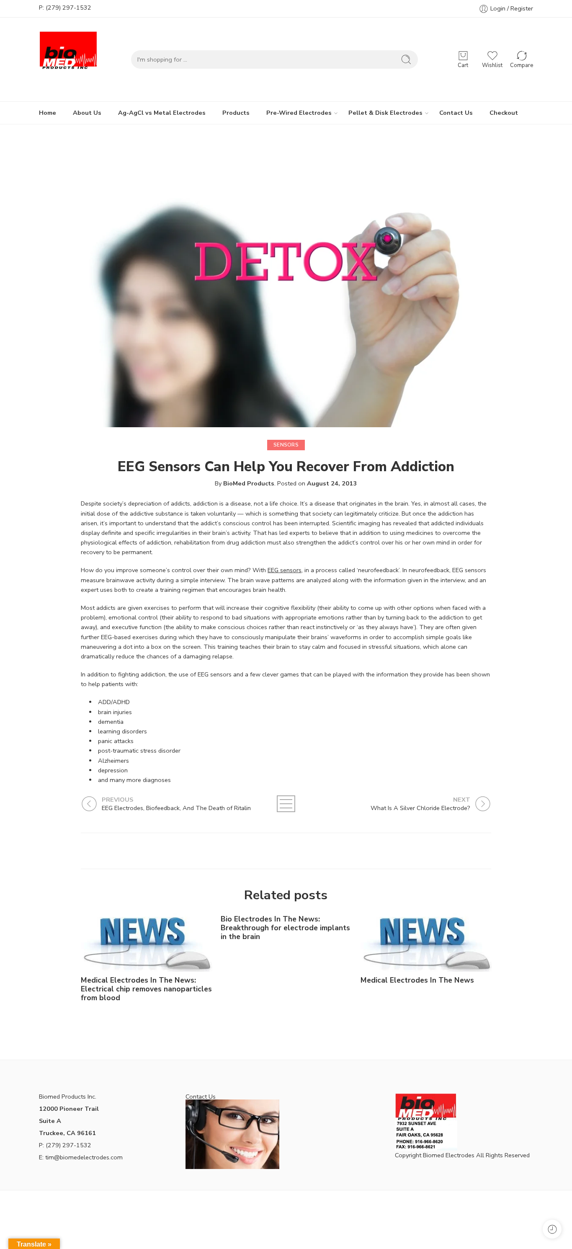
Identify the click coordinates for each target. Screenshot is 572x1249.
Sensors (286, 444)
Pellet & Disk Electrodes (385, 112)
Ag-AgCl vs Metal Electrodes (162, 112)
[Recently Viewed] (552, 1229)
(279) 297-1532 (68, 7)
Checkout (504, 112)
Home (47, 112)
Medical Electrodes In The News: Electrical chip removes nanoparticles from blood (146, 989)
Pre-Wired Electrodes (299, 112)
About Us (87, 112)
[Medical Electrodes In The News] (426, 941)
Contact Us (456, 112)
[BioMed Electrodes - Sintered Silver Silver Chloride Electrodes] (68, 59)
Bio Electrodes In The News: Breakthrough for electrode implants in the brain (285, 928)
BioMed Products (248, 483)
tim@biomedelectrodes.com (84, 1157)
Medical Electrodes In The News (417, 980)
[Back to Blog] (286, 803)
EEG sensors (284, 570)
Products (236, 112)
